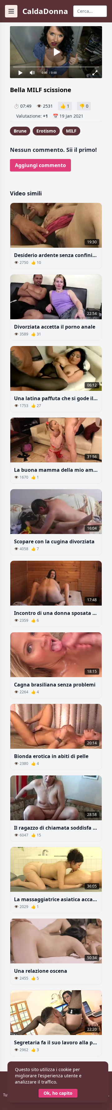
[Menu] (11, 11)
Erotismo (46, 131)
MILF (71, 131)
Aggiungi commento (40, 165)
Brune (20, 131)
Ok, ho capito (58, 1093)
